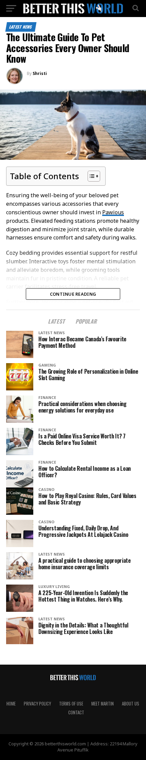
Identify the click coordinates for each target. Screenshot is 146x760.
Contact (76, 712)
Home (11, 703)
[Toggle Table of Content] (90, 176)
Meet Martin (102, 703)
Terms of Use (71, 703)
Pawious (113, 212)
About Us (130, 703)
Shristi (40, 73)
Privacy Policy (37, 703)
